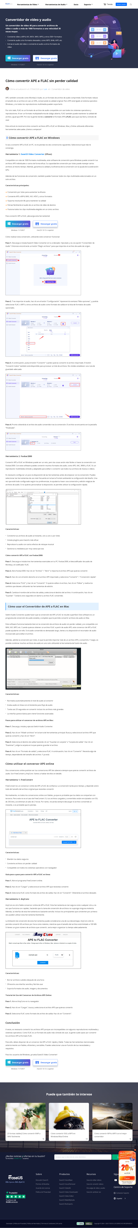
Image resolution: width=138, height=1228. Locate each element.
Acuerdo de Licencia (43, 1188)
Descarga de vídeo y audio (96, 1188)
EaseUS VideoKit (65, 1188)
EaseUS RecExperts (66, 1204)
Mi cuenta (59, 1223)
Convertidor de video (61, 89)
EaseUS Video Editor (66, 1196)
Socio (76, 4)
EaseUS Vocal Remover (67, 1184)
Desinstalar (9, 1223)
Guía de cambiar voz (94, 1192)
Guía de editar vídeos (94, 1180)
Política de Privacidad (43, 1192)
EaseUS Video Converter (32, 154)
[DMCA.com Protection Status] (89, 1223)
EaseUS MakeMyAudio (67, 1200)
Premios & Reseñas (42, 1184)
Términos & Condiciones (48, 1223)
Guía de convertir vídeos (95, 1184)
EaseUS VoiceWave (65, 1180)
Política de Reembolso (33, 1223)
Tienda (109, 4)
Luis (45, 89)
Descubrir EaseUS (42, 1180)
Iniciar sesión (121, 4)
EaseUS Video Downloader (68, 1192)
